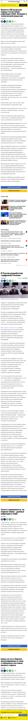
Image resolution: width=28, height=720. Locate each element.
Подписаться (14, 363)
